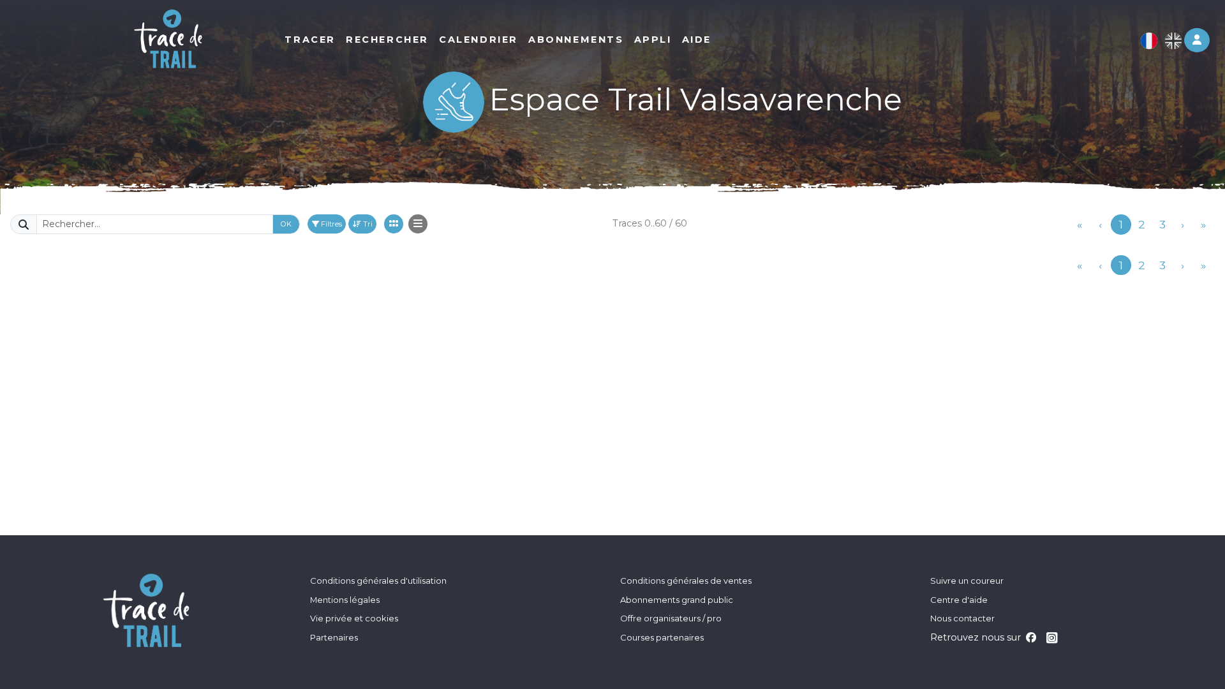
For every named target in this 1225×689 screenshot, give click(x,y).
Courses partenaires (662, 637)
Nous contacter (962, 618)
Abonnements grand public (676, 600)
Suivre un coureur (967, 580)
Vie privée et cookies (354, 618)
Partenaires (334, 637)
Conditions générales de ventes (686, 580)
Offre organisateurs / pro (671, 618)
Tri (367, 223)
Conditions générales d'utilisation (378, 580)
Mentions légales (345, 600)
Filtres (330, 223)
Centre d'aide (959, 600)
